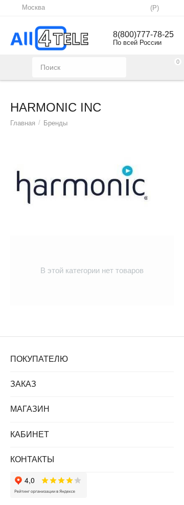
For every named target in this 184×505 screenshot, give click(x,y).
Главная (22, 123)
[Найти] (116, 67)
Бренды (55, 123)
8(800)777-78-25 (143, 34)
